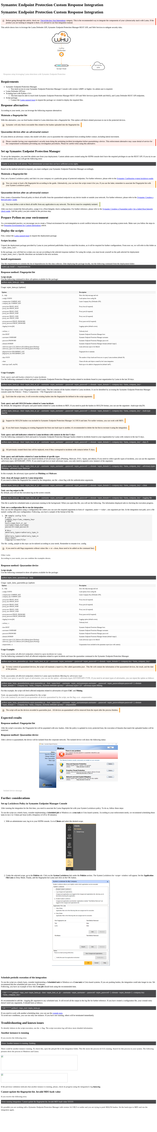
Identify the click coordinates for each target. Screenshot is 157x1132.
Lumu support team (27, 100)
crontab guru (57, 1013)
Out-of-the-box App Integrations (52, 20)
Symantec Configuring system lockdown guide (135, 178)
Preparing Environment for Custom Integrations (22, 225)
